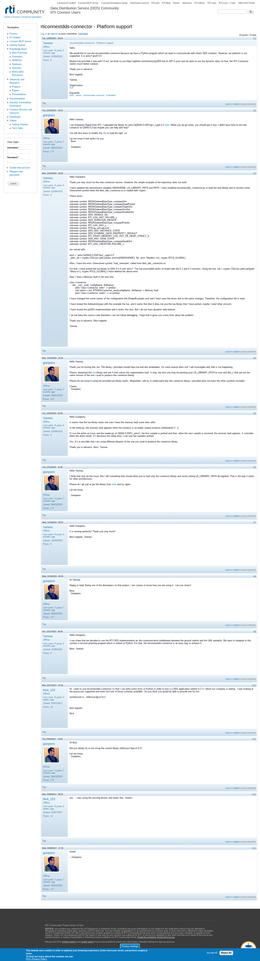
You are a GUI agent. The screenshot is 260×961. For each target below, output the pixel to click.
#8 (254, 576)
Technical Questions (32, 17)
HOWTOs (17, 60)
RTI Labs (211, 3)
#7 (254, 522)
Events (176, 3)
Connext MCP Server (88, 3)
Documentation (17, 98)
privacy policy (69, 942)
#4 (254, 358)
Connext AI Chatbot (66, 3)
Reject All (226, 953)
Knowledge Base (18, 49)
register (54, 33)
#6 (254, 467)
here (167, 125)
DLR (71, 88)
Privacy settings (130, 946)
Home (7, 17)
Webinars (187, 3)
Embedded (110, 95)
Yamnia (48, 43)
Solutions (17, 64)
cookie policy (87, 942)
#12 (254, 794)
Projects (16, 86)
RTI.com (155, 3)
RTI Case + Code (227, 3)
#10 (254, 685)
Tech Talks (17, 128)
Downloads (15, 116)
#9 (254, 631)
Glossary (16, 68)
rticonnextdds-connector (94, 95)
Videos (13, 120)
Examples (17, 56)
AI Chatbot (15, 37)
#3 (254, 173)
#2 (254, 110)
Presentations (19, 94)
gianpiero (49, 115)
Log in (44, 33)
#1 (254, 38)
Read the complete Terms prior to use (156, 937)
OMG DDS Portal (246, 3)
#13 (254, 848)
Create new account (20, 167)
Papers (15, 90)
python (79, 95)
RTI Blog (166, 3)
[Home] (25, 7)
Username (13, 147)
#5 (254, 413)
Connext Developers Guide (114, 3)
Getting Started (17, 45)
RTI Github (199, 3)
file (104, 133)
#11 (254, 739)
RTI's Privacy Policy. (36, 959)
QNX (72, 95)
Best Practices (19, 52)
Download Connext (139, 3)
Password (13, 157)
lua (94, 372)
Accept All (212, 953)
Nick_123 (49, 690)
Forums (16, 17)
